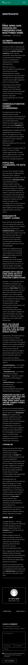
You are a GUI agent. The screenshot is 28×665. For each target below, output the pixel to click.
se (3, 24)
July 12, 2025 (17, 35)
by (7, 35)
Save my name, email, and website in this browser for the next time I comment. (14, 655)
